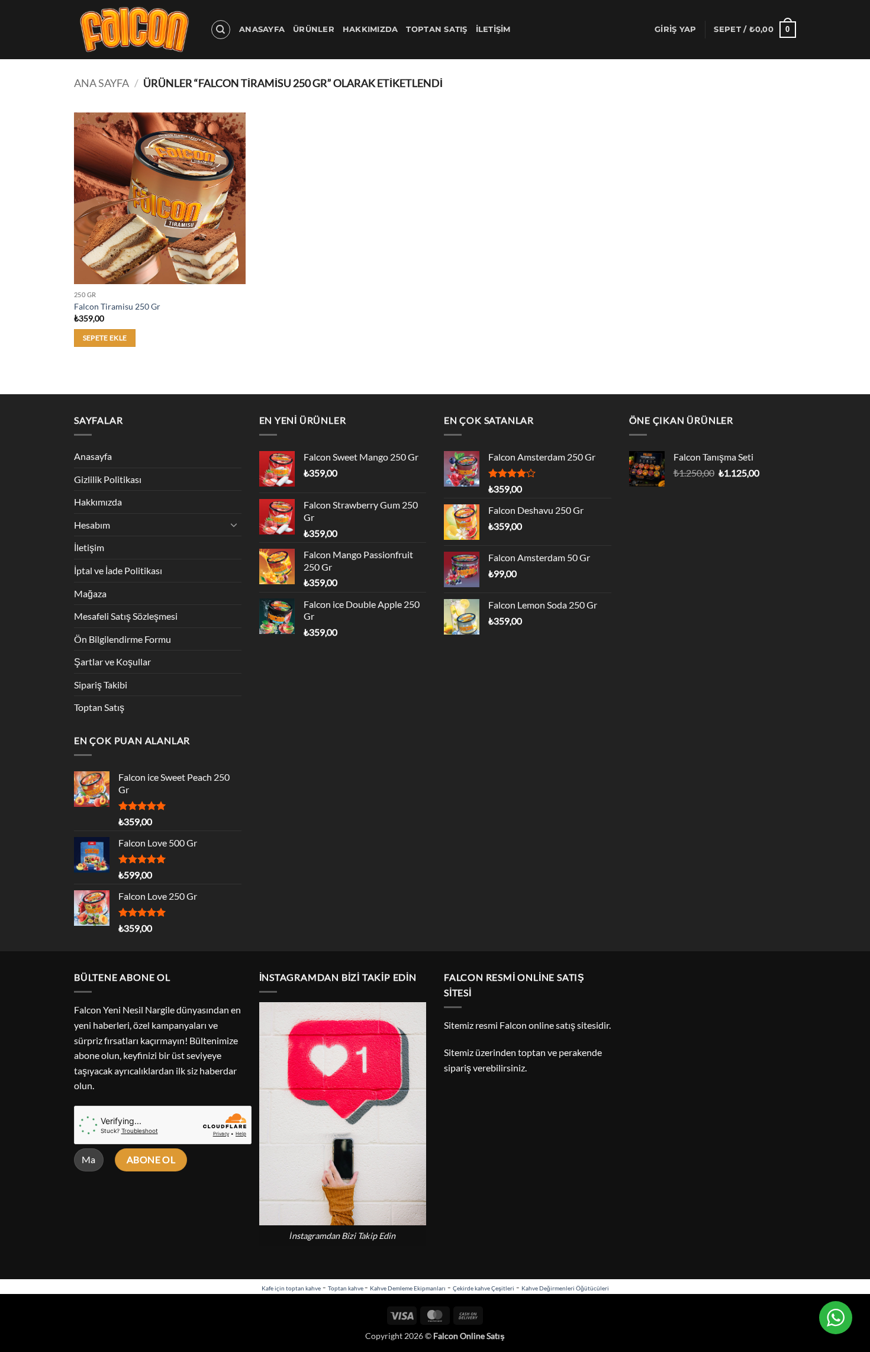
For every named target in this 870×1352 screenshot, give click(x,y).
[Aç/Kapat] (234, 524)
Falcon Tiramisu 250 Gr (117, 306)
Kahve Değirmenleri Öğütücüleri (565, 1288)
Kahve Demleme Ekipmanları (408, 1288)
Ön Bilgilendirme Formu (122, 639)
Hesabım (92, 524)
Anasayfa (262, 29)
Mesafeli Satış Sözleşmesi (126, 616)
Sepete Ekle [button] (105, 338)
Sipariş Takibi (100, 684)
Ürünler (313, 29)
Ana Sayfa (101, 82)
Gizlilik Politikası (107, 479)
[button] (675, 29)
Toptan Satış (436, 29)
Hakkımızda (370, 29)
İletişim (493, 29)
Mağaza (90, 593)
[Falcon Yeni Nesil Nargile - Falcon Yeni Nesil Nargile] (133, 29)
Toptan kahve (346, 1288)
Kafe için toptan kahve (291, 1288)
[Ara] (220, 29)
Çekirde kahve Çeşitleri (483, 1288)
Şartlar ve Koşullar (112, 661)
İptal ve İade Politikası (118, 570)
